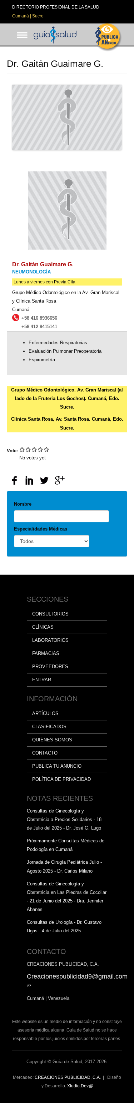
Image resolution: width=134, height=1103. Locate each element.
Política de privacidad (61, 779)
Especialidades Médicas (40, 529)
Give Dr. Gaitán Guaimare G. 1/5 (22, 449)
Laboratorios (50, 640)
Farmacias (45, 653)
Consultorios (50, 614)
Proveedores (50, 666)
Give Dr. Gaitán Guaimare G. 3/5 (34, 449)
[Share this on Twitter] (44, 480)
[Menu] (20, 29)
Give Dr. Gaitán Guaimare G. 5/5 (47, 449)
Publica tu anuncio (56, 766)
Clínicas (43, 627)
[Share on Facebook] (14, 480)
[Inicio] (55, 34)
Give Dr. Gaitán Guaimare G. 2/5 (28, 449)
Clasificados (49, 726)
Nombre (22, 504)
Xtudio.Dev (80, 1085)
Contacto (45, 753)
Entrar (41, 679)
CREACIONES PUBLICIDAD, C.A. (68, 1077)
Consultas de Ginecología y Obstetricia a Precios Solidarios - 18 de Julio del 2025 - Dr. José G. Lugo (64, 819)
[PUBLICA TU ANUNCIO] (108, 37)
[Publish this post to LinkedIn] (29, 480)
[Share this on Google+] (59, 480)
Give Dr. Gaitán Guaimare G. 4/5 (41, 449)
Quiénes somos (52, 739)
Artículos (45, 713)
